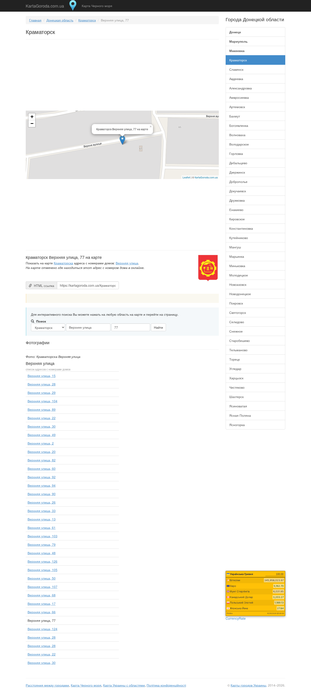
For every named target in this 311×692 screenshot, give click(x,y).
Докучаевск (237, 191)
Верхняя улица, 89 (42, 409)
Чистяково (237, 387)
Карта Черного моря (97, 5)
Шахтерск (236, 396)
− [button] (32, 123)
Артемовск (237, 106)
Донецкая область (59, 20)
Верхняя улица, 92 (42, 477)
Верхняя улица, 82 (42, 460)
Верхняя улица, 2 (41, 443)
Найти (158, 327)
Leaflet (186, 177)
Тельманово (238, 350)
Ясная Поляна (240, 415)
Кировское (237, 219)
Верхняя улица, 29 (42, 392)
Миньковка (237, 265)
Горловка (236, 153)
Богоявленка (238, 125)
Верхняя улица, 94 (42, 485)
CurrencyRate (236, 618)
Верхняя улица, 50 (42, 578)
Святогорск (237, 312)
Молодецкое (238, 275)
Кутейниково (238, 237)
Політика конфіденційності (166, 685)
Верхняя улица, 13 (42, 519)
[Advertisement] (122, 76)
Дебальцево (238, 163)
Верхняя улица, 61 (42, 527)
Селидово (236, 322)
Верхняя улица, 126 (42, 561)
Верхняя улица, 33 (42, 510)
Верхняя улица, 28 (42, 384)
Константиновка (241, 228)
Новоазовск (237, 284)
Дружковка (237, 200)
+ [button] (32, 117)
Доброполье (238, 181)
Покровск (236, 303)
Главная (35, 20)
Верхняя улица (127, 263)
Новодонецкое (240, 293)
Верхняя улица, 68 (42, 595)
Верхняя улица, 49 (42, 434)
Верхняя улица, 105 (42, 569)
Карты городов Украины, (249, 685)
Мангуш (235, 247)
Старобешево (239, 340)
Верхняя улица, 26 (42, 502)
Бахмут (234, 116)
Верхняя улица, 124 (42, 629)
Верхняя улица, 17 (42, 603)
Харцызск (236, 378)
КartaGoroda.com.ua (206, 177)
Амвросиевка (239, 97)
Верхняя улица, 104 (42, 401)
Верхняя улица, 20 (42, 451)
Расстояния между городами (47, 685)
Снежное (236, 331)
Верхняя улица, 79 (42, 544)
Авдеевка (236, 78)
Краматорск (87, 20)
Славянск (236, 69)
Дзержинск (237, 172)
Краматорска (63, 263)
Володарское (239, 144)
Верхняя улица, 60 (42, 468)
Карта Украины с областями (124, 685)
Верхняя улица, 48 (42, 553)
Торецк (234, 359)
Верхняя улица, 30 (42, 426)
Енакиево (236, 209)
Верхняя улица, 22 (42, 418)
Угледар (235, 368)
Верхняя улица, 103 (42, 536)
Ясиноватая (238, 406)
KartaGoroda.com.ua (45, 5)
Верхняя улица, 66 (42, 612)
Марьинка (236, 256)
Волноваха (237, 135)
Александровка (240, 88)
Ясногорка (237, 424)
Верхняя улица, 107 (42, 586)
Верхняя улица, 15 (42, 375)
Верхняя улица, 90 (42, 494)
